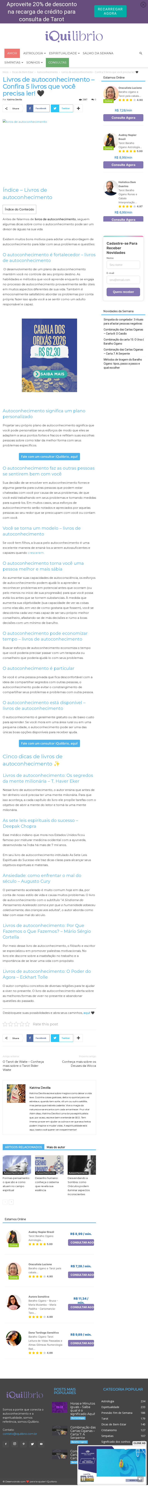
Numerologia (77, 1418)
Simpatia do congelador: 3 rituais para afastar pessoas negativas (123, 321)
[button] (140, 53)
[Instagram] (15, 1444)
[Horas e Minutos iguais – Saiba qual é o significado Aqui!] (59, 1407)
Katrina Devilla (14, 99)
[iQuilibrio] (74, 36)
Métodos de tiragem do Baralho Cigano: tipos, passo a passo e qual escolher (123, 363)
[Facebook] (6, 1444)
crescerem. (36, 553)
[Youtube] (41, 1444)
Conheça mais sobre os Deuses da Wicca (79, 1064)
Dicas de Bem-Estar (22, 72)
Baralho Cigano (79, 1442)
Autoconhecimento (47, 72)
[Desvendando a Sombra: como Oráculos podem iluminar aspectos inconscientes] (82, 1165)
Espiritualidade (63, 53)
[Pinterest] (23, 1444)
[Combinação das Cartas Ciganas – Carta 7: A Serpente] (59, 1430)
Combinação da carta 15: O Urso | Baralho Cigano (124, 341)
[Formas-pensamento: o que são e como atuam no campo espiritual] (17, 1165)
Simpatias (12, 62)
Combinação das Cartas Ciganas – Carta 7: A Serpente (123, 351)
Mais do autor (56, 1147)
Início (5, 72)
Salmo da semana (98, 53)
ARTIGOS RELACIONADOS (23, 1147)
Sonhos (33, 62)
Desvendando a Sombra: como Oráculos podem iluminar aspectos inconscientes (79, 1186)
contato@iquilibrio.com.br (20, 1434)
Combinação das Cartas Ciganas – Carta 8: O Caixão (123, 331)
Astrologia (33, 53)
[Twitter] (32, 1444)
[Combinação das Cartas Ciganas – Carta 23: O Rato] (59, 1454)
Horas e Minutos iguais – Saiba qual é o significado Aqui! (82, 1409)
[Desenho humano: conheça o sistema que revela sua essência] (49, 1165)
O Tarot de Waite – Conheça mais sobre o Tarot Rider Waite (23, 1066)
